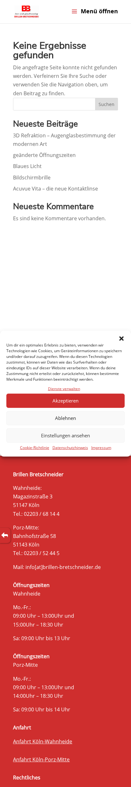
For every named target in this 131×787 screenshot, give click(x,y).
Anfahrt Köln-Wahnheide (42, 741)
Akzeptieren (65, 400)
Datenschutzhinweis (70, 447)
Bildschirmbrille (32, 177)
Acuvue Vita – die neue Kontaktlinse (55, 188)
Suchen (106, 104)
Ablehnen (65, 418)
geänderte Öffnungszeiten (44, 155)
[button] (121, 338)
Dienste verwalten (64, 388)
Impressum (101, 447)
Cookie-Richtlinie (34, 447)
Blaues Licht (27, 166)
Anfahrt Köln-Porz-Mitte (41, 759)
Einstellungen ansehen (65, 435)
